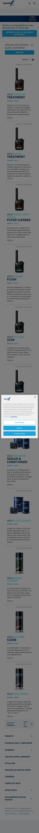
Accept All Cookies (19, 433)
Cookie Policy (13, 417)
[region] (19, 416)
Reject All (19, 428)
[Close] (35, 397)
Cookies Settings (19, 422)
